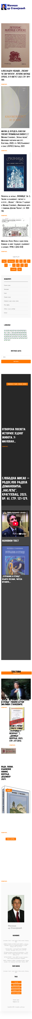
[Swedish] (18, 338)
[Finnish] (26, 332)
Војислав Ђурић (16, 985)
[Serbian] (5, 330)
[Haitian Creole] (15, 334)
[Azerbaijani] (16, 330)
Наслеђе (16, 982)
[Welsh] (7, 339)
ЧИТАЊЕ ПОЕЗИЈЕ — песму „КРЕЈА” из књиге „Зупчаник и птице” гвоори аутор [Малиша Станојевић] (15, 701)
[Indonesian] (26, 334)
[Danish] (16, 332)
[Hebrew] (17, 334)
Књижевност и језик (16, 990)
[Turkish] (22, 338)
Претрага (16, 361)
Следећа (13, 269)
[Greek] (13, 334)
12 (28, 261)
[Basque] (18, 330)
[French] (5, 334)
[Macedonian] (17, 336)
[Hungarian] (22, 334)
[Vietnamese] (5, 339)
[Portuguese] (5, 338)
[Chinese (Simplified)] (6, 332)
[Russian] (9, 338)
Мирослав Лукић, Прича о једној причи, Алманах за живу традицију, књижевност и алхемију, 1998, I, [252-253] (15, 244)
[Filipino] (24, 332)
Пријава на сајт (16, 1001)
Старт (4, 261)
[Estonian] (22, 332)
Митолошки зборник (16, 987)
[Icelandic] (24, 334)
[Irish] (5, 336)
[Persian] (24, 336)
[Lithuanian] (15, 336)
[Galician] (7, 334)
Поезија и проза (16, 673)
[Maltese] (20, 336)
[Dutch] (18, 332)
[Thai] (20, 338)
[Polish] (26, 336)
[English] (20, 332)
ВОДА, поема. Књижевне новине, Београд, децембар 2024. (7, 772)
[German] (11, 334)
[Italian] (7, 336)
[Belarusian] (21, 330)
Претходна (11, 261)
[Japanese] (9, 336)
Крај (20, 269)
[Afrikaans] (7, 330)
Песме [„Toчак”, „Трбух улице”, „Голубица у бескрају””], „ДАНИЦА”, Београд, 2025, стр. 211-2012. (16, 733)
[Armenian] (14, 330)
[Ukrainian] (24, 338)
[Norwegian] (22, 336)
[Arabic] (12, 330)
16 (17, 265)
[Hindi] (20, 334)
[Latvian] (13, 336)
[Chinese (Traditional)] (10, 332)
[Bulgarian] (23, 330)
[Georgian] (9, 334)
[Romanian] (7, 338)
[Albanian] (9, 330)
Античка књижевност (16, 993)
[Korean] (11, 336)
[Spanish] (16, 338)
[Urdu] (26, 338)
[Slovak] (11, 338)
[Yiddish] (9, 339)
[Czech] (13, 332)
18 (26, 265)
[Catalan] (25, 330)
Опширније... (4, 84)
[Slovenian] (14, 338)
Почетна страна (16, 999)
